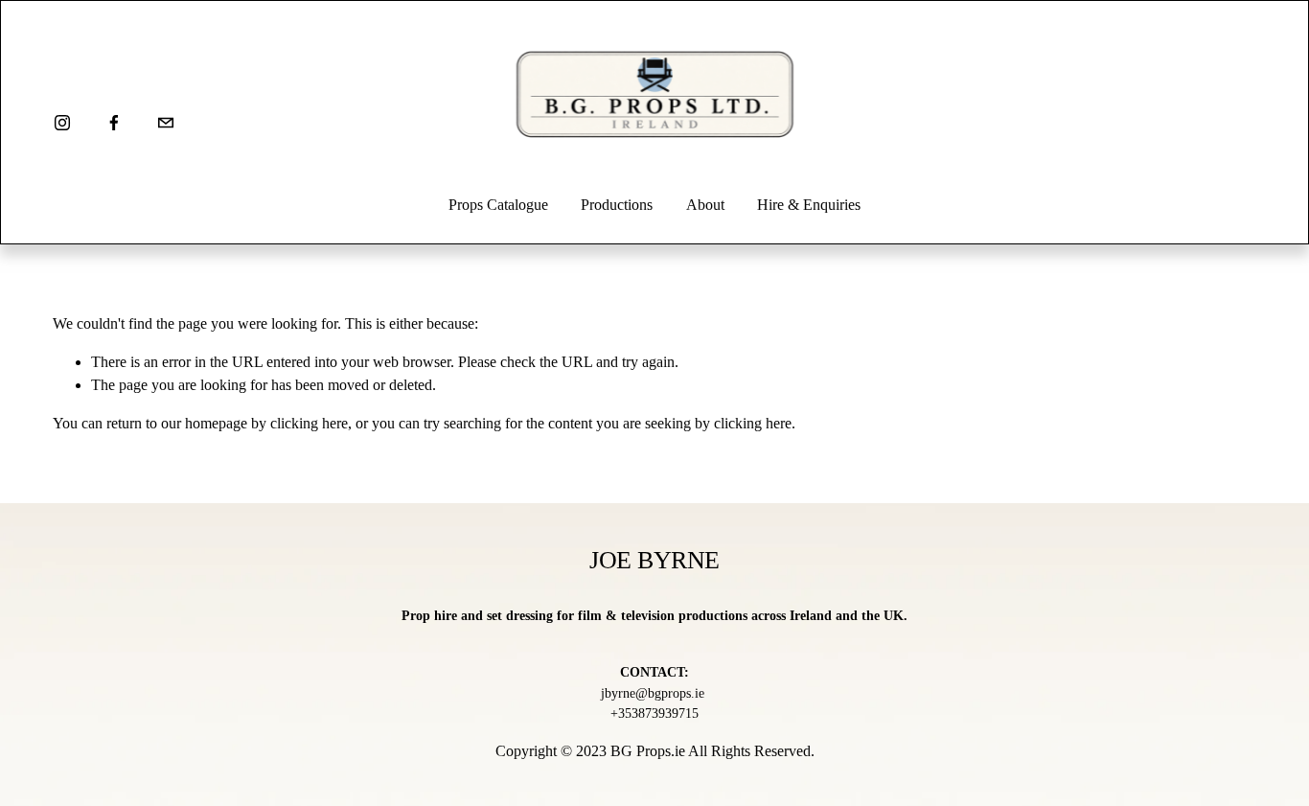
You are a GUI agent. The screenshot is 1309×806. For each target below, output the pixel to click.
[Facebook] (114, 122)
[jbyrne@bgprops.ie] (165, 122)
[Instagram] (62, 122)
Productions (617, 204)
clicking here (309, 423)
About (705, 204)
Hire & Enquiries (809, 204)
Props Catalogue (498, 204)
